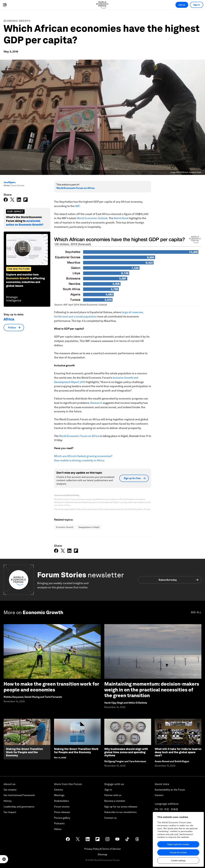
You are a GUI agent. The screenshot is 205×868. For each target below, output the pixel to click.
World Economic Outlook (92, 218)
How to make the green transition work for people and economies (51, 686)
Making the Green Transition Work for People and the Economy (24, 752)
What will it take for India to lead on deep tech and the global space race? (178, 752)
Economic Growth (17, 20)
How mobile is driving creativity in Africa (79, 460)
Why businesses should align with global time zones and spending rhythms (126, 752)
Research (96, 402)
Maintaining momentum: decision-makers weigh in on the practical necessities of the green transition (151, 689)
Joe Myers (9, 182)
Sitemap (102, 854)
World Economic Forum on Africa (75, 188)
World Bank (121, 218)
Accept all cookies (178, 852)
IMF (77, 206)
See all (196, 612)
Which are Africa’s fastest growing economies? (83, 456)
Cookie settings (178, 860)
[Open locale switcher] (4, 859)
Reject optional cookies (178, 844)
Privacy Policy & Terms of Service (102, 848)
